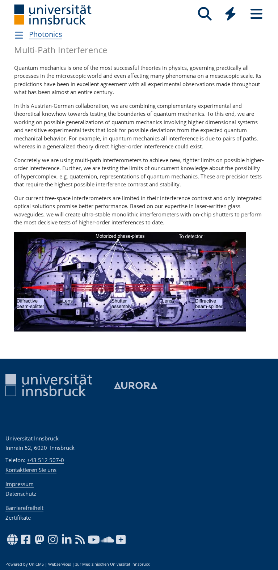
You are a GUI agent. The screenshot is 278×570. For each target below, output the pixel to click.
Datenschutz (20, 493)
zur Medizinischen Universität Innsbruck (112, 564)
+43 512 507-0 (45, 460)
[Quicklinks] (230, 13)
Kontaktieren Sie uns (30, 469)
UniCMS (36, 564)
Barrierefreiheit (24, 507)
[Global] (230, 14)
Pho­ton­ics (45, 34)
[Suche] (205, 13)
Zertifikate (18, 517)
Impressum (19, 483)
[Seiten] (256, 13)
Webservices (59, 564)
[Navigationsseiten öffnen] (19, 35)
